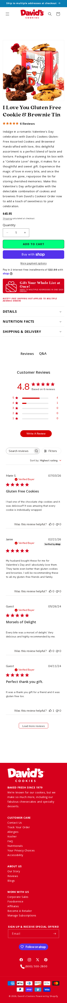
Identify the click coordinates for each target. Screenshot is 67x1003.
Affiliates (13, 906)
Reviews (12, 876)
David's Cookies (26, 996)
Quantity (9, 225)
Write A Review (36, 433)
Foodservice (15, 901)
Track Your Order (18, 827)
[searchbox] (19, 451)
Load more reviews (33, 726)
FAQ (10, 841)
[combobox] (45, 460)
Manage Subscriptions (21, 915)
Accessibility (15, 855)
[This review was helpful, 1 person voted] (50, 711)
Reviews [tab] (27, 353)
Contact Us (14, 822)
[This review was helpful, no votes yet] (50, 524)
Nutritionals (15, 846)
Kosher (12, 836)
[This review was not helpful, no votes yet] (57, 524)
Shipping (7, 218)
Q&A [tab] (43, 353)
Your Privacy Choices (21, 850)
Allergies (12, 832)
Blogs (11, 880)
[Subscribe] (55, 933)
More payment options (33, 263)
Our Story (13, 871)
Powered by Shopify (47, 996)
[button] (7, 14)
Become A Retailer (19, 911)
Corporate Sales (17, 897)
